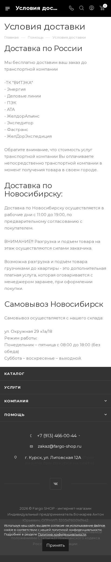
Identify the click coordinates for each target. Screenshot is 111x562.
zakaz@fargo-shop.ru (59, 446)
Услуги (12, 387)
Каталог (14, 373)
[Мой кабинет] (91, 8)
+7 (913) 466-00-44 (57, 436)
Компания (16, 401)
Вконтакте (55, 484)
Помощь (14, 415)
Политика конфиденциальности (62, 534)
